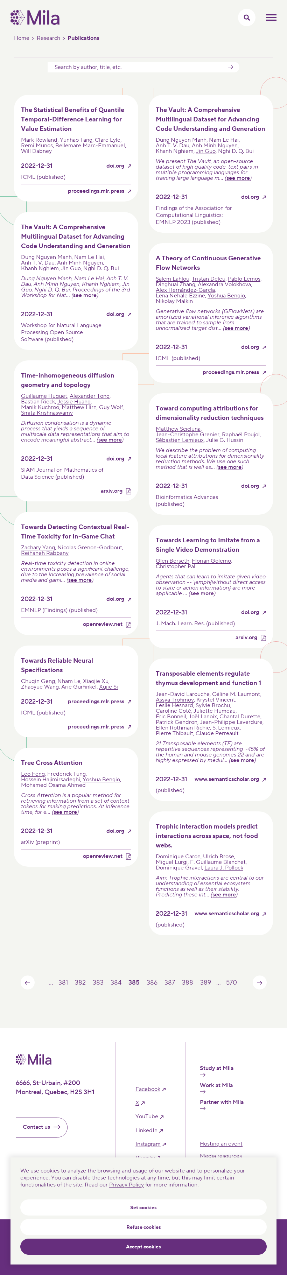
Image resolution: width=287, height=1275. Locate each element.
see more (238, 178)
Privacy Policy (126, 1184)
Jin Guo (206, 151)
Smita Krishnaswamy (47, 412)
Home (21, 38)
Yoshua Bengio (226, 295)
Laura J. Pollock (223, 867)
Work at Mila (216, 1085)
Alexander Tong (90, 396)
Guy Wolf (111, 407)
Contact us (36, 1126)
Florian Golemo (211, 560)
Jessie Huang (74, 401)
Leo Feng (33, 773)
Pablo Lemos (244, 278)
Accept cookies (143, 1247)
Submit (230, 67)
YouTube (146, 1116)
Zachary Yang (38, 547)
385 (134, 983)
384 (116, 983)
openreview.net (102, 624)
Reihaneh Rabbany (45, 553)
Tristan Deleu (208, 278)
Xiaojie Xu (95, 681)
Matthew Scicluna (178, 428)
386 (152, 983)
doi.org (115, 166)
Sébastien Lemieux (180, 440)
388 (187, 983)
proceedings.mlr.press (96, 191)
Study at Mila (216, 1068)
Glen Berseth (172, 560)
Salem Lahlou (172, 278)
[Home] (34, 23)
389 (205, 983)
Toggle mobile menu (271, 17)
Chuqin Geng (38, 681)
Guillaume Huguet (44, 396)
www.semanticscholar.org (227, 779)
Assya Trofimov (175, 699)
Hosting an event (221, 1143)
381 (63, 983)
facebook (147, 1089)
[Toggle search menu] (246, 17)
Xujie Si (108, 686)
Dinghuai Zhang (175, 284)
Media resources (221, 1156)
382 (80, 983)
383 (98, 983)
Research (48, 38)
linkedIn (146, 1130)
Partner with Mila (222, 1102)
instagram (148, 1144)
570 (231, 983)
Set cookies (143, 1208)
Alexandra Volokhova (224, 284)
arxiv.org (111, 491)
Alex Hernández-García (185, 290)
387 (170, 983)
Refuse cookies (143, 1227)
